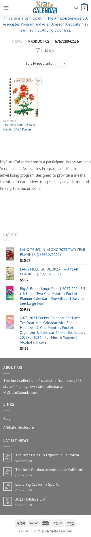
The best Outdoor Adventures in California (49, 469)
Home (17, 41)
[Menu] (6, 8)
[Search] (76, 7)
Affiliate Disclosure (18, 427)
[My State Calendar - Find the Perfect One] (45, 8)
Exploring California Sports (37, 484)
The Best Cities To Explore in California (47, 455)
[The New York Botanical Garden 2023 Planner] (23, 97)
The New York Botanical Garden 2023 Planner (19, 127)
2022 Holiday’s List (30, 499)
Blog (7, 418)
